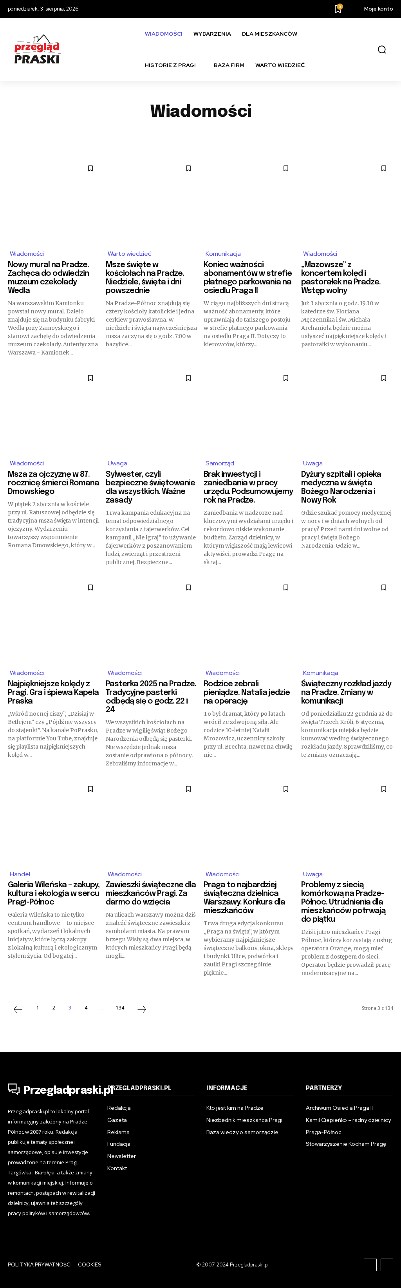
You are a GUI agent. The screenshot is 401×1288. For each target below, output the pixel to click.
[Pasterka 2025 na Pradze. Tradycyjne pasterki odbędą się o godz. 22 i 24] (152, 619)
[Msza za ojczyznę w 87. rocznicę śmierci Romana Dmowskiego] (54, 410)
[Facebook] (370, 1265)
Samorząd (239, 136)
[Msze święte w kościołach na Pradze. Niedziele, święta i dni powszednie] (152, 200)
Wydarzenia (362, 136)
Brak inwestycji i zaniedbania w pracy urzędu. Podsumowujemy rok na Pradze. (248, 487)
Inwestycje (72, 136)
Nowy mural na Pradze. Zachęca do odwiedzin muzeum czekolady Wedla (48, 278)
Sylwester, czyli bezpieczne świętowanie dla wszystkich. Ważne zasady (150, 487)
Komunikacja (121, 136)
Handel (30, 136)
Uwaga (278, 136)
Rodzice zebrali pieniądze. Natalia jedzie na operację (247, 693)
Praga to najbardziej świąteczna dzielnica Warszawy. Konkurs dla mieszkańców (244, 898)
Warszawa (316, 136)
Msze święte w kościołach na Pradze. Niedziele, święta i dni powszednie (145, 278)
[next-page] (142, 1010)
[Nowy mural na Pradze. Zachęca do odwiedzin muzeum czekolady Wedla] (54, 200)
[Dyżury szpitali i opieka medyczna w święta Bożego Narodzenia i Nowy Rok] (347, 410)
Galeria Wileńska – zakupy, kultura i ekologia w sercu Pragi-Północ (53, 893)
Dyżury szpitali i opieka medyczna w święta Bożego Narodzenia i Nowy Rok (341, 487)
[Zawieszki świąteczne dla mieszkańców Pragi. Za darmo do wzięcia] (152, 821)
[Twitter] (387, 1265)
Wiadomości (27, 254)
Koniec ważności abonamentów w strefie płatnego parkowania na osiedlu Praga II (248, 278)
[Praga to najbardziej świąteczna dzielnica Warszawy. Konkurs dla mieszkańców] (250, 821)
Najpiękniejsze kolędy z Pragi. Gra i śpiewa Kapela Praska (53, 693)
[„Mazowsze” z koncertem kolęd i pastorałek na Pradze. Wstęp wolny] (347, 200)
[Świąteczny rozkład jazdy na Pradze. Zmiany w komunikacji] (347, 619)
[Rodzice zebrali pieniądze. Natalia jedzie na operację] (250, 619)
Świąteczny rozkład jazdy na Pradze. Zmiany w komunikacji (346, 693)
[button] (381, 49)
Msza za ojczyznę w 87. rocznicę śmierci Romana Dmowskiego (53, 483)
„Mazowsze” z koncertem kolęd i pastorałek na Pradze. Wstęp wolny (341, 278)
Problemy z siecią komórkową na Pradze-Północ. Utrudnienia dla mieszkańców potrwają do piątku (343, 902)
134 (120, 1007)
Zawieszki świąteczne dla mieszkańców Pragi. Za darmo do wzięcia (151, 893)
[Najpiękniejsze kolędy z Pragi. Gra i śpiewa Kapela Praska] (54, 619)
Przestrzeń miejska (182, 136)
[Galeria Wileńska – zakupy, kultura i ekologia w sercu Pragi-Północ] (54, 821)
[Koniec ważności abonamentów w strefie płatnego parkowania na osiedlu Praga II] (250, 200)
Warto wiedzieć (129, 254)
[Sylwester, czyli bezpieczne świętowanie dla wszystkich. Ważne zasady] (152, 410)
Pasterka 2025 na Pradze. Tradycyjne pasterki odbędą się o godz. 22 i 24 (151, 697)
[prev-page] (18, 1010)
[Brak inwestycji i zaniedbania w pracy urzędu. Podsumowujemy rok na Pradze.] (250, 410)
